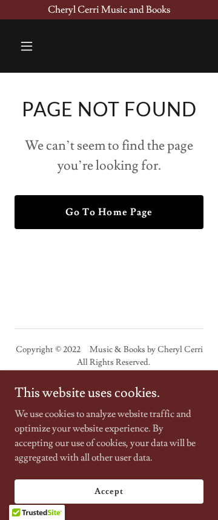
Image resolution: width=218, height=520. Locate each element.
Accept (108, 490)
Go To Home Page (108, 212)
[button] (36, 46)
